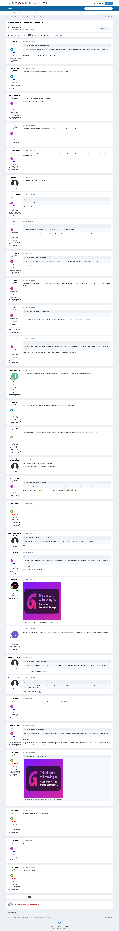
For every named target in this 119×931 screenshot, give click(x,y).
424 (15, 267)
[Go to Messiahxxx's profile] (15, 731)
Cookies (66, 926)
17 (21, 35)
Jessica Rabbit (14, 370)
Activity (16, 8)
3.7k (15, 55)
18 (24, 35)
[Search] (111, 8)
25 (44, 35)
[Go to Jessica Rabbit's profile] (15, 376)
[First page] (8, 35)
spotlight (14, 429)
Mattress (14, 579)
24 (41, 35)
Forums (9, 12)
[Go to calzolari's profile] (15, 558)
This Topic (104, 8)
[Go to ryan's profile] (15, 634)
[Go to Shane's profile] (15, 47)
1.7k (15, 109)
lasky (15, 125)
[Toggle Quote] (25, 45)
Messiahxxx (14, 725)
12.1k (15, 443)
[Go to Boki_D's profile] (15, 227)
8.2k (15, 593)
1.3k (15, 164)
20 (29, 35)
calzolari (14, 553)
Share (96, 28)
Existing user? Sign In (97, 3)
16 (18, 35)
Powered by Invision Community (59, 928)
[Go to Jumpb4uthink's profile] (15, 101)
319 (15, 294)
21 (32, 35)
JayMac (14, 280)
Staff (15, 12)
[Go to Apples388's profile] (10, 28)
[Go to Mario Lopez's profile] (15, 484)
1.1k (15, 566)
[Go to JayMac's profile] (15, 286)
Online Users (22, 12)
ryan (14, 629)
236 (15, 236)
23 (38, 35)
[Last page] (52, 35)
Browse (10, 8)
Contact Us (60, 926)
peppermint (14, 68)
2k (15, 139)
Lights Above (14, 253)
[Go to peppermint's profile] (15, 74)
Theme (52, 926)
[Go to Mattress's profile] (15, 585)
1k (15, 739)
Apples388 (17, 27)
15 (15, 35)
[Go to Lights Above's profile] (15, 259)
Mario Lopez (14, 478)
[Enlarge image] (61, 229)
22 (35, 35)
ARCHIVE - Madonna (28, 29)
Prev (12, 35)
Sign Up (109, 3)
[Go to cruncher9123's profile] (15, 156)
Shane (14, 41)
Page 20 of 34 (59, 35)
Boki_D (14, 222)
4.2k (15, 82)
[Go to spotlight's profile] (15, 434)
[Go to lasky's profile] (15, 131)
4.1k (15, 384)
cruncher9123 (15, 150)
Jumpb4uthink (14, 95)
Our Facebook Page (33, 12)
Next (48, 35)
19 (26, 35)
